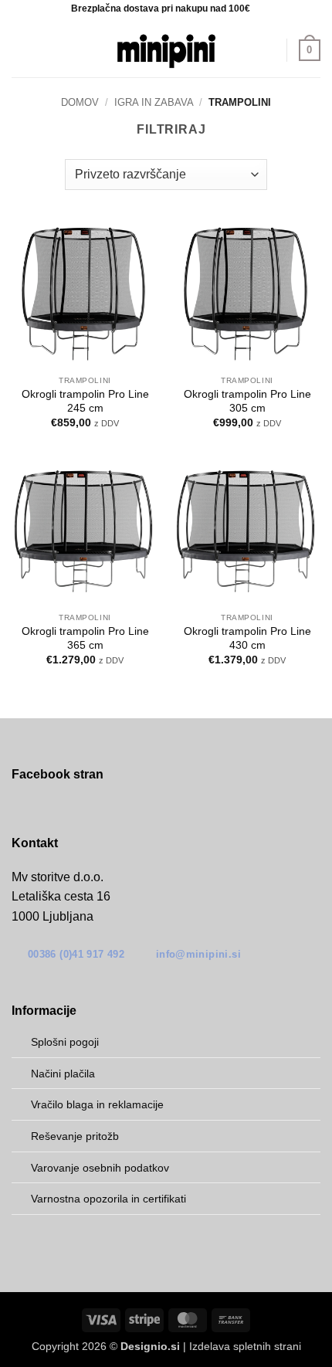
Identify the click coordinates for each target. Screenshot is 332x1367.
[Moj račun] (268, 50)
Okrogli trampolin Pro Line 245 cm (85, 401)
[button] (21, 50)
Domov (80, 102)
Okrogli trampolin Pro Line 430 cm (247, 638)
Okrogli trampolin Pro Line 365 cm (85, 638)
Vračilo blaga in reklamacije (97, 1104)
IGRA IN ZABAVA (154, 102)
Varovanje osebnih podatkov (100, 1168)
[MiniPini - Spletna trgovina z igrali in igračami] (166, 50)
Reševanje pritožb (75, 1136)
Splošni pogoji (65, 1042)
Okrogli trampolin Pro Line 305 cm (247, 401)
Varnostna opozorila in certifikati (108, 1198)
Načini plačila (63, 1073)
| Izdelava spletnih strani (210, 1346)
